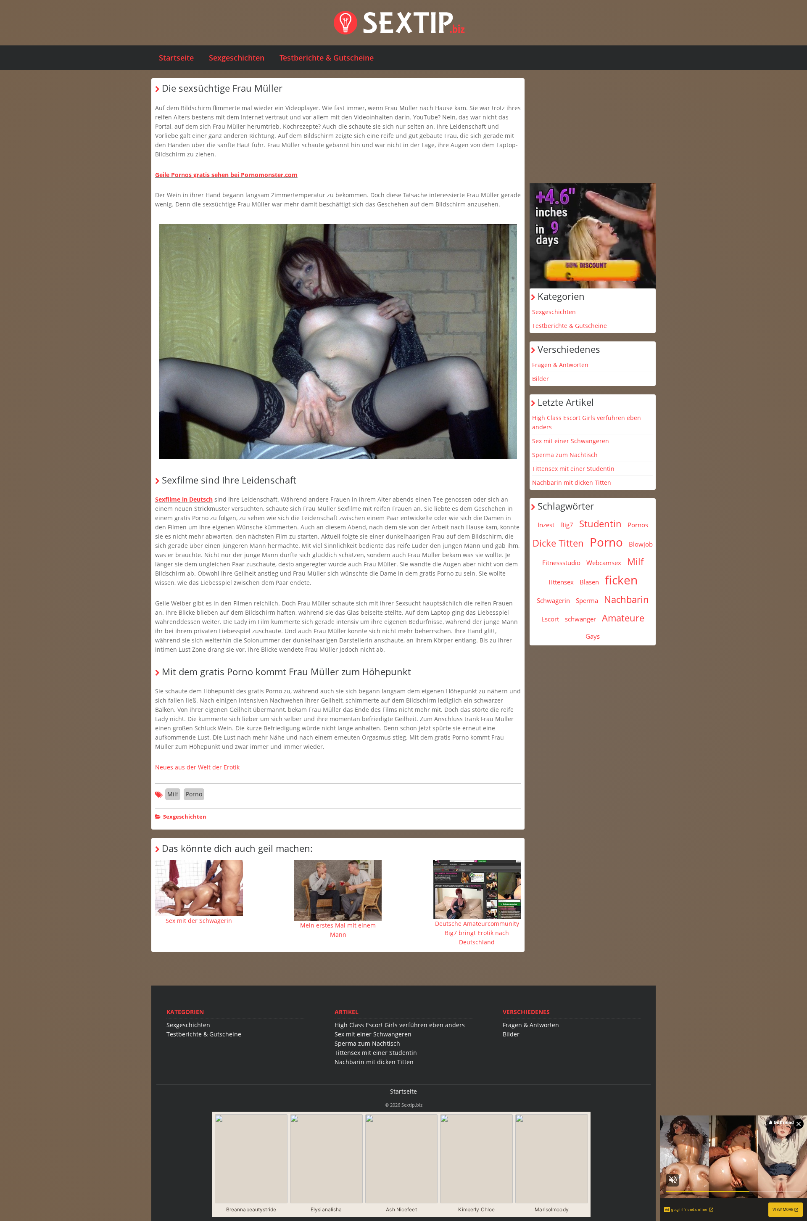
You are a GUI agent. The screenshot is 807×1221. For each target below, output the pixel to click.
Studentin (600, 523)
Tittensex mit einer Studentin (573, 469)
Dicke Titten (558, 542)
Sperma (587, 600)
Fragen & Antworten (560, 365)
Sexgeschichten (236, 58)
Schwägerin (553, 600)
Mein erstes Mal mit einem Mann (338, 929)
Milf (172, 794)
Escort (550, 619)
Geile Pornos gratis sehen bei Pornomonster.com (226, 175)
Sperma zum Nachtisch (565, 455)
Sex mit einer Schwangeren (570, 441)
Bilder (540, 379)
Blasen (589, 582)
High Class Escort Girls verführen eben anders (586, 422)
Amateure (623, 617)
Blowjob (641, 544)
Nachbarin (626, 599)
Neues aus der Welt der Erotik (197, 767)
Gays (592, 636)
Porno (194, 794)
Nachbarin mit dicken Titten (571, 482)
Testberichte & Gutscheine (327, 58)
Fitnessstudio (561, 562)
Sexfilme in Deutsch (184, 499)
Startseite (176, 58)
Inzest (546, 525)
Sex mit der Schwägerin (199, 921)
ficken (621, 580)
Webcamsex (603, 562)
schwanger (580, 619)
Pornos (638, 525)
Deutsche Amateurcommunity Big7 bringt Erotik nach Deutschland (477, 933)
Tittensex (561, 582)
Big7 (566, 525)
